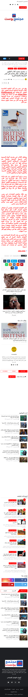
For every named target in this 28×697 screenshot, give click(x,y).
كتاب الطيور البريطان (12, 63)
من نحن (17, 689)
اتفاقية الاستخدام (7, 689)
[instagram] (15, 4)
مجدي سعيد (23, 64)
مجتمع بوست (14, 354)
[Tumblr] (4, 261)
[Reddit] (18, 264)
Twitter (14, 261)
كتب (4, 63)
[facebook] (18, 4)
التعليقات (5, 590)
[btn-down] (3, 83)
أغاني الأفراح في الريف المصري (10, 502)
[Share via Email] (12, 267)
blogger (23, 371)
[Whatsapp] (6, 264)
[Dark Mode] (4, 58)
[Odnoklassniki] (10, 264)
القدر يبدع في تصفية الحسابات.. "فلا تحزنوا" (10, 423)
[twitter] (13, 4)
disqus (14, 371)
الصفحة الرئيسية (22, 63)
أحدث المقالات (22, 590)
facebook (22, 261)
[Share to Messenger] (16, 267)
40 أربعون (15, 522)
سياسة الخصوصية (14, 691)
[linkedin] (8, 261)
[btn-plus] (6, 83)
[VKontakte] (14, 264)
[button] (23, 7)
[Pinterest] (21, 264)
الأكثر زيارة (14, 590)
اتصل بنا (13, 689)
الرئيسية (21, 689)
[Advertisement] (14, 40)
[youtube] (10, 4)
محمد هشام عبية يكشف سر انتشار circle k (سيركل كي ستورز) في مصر (10, 567)
